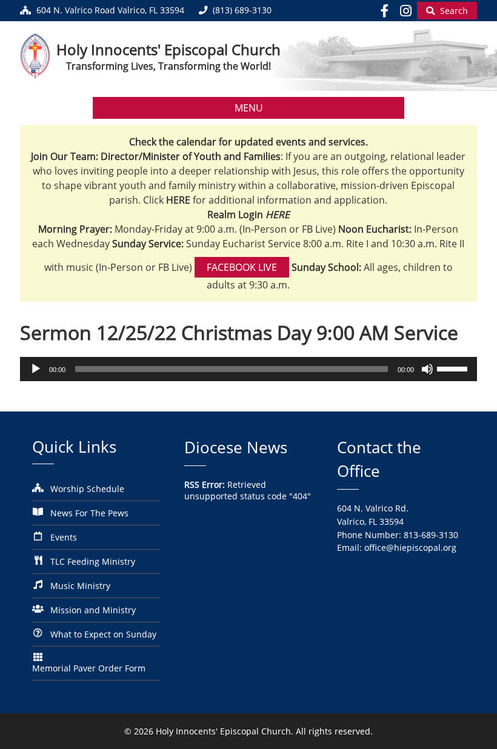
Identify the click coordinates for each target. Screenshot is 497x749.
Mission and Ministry (93, 610)
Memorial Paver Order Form (88, 668)
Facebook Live (242, 267)
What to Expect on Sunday (103, 634)
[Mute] (427, 369)
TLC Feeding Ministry (92, 561)
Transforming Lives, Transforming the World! (168, 66)
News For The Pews (89, 513)
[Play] (36, 369)
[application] (248, 369)
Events (63, 537)
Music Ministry (80, 585)
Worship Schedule (87, 488)
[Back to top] (471, 730)
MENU (249, 108)
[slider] (454, 368)
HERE (277, 214)
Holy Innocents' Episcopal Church (168, 49)
